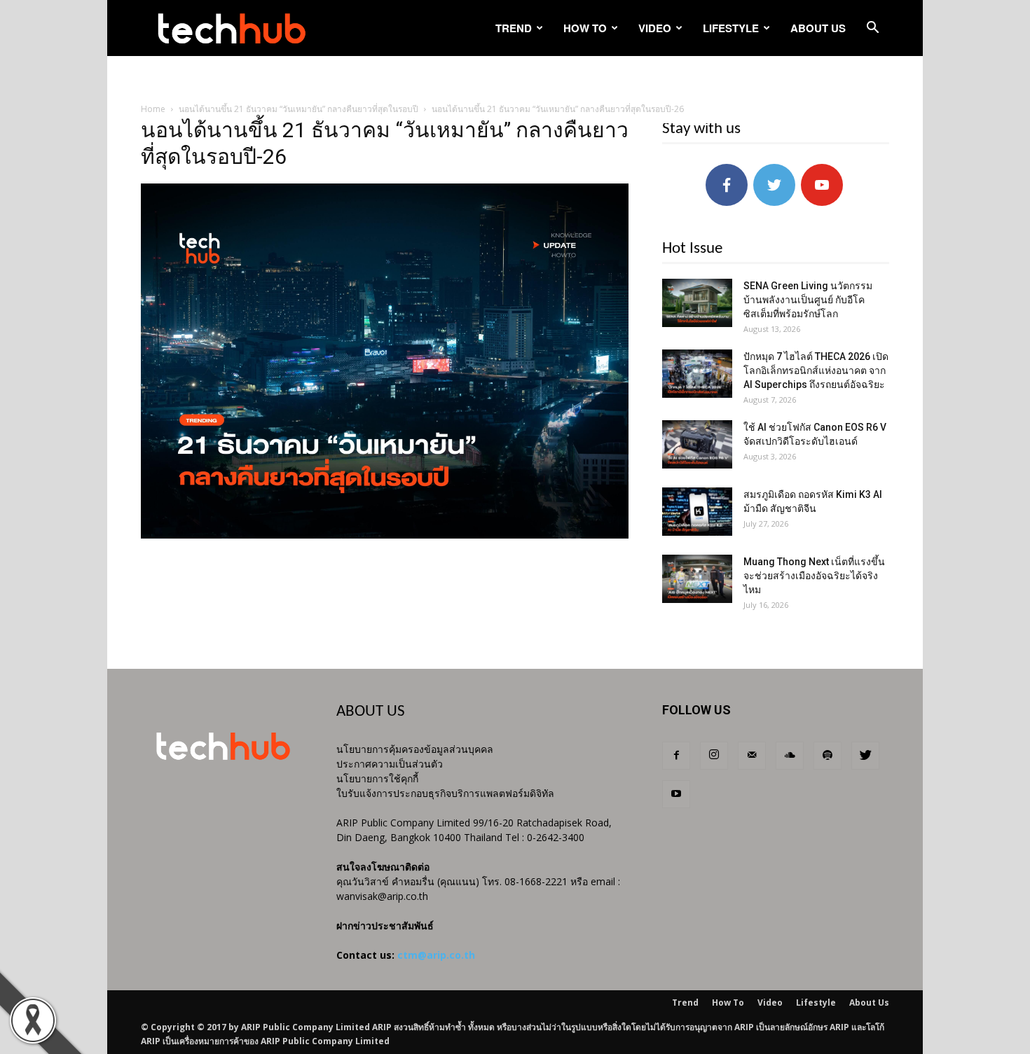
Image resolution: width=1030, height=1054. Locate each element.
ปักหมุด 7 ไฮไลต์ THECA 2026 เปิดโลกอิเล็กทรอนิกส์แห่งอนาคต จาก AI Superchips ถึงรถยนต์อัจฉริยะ (815, 370)
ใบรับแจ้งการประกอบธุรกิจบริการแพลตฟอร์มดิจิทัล (445, 793)
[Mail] (752, 756)
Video (654, 28)
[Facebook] (676, 756)
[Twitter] (865, 756)
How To (585, 28)
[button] (872, 29)
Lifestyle (731, 28)
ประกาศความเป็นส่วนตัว (389, 763)
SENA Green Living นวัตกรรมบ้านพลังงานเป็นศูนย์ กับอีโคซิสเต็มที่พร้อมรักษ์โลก (807, 299)
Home (153, 109)
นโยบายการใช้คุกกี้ (377, 778)
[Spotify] (827, 756)
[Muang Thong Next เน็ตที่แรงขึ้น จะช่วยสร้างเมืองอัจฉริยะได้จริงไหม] (697, 579)
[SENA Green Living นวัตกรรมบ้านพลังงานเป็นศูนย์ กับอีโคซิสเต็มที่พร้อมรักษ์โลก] (697, 303)
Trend (513, 28)
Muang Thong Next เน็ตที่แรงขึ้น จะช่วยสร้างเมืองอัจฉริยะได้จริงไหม (814, 575)
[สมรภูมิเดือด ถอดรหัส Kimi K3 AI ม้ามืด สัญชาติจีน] (697, 511)
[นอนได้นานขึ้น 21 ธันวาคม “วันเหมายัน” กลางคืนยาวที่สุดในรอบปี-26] (385, 535)
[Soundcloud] (790, 756)
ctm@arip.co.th (436, 955)
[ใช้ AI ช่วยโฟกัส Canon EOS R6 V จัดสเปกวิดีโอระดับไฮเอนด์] (697, 444)
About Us (818, 28)
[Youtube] (676, 794)
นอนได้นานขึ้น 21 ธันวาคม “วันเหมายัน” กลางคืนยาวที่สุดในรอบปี (298, 109)
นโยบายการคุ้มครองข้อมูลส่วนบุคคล (414, 749)
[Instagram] (714, 756)
